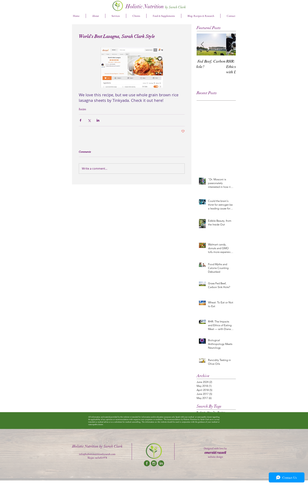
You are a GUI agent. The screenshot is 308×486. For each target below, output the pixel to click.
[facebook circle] (146, 463)
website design (215, 456)
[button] (115, 16)
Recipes (82, 108)
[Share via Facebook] (80, 120)
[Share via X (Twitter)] (89, 120)
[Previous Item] (202, 44)
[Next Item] (230, 44)
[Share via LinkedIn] (98, 120)
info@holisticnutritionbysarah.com (97, 454)
